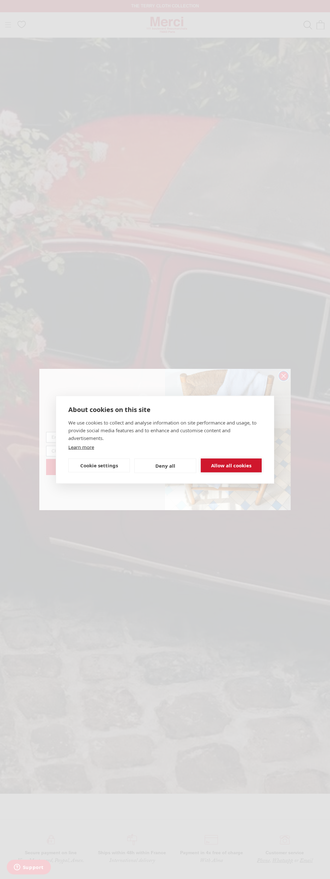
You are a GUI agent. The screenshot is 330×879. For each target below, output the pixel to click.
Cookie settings (99, 465)
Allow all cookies (231, 465)
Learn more (81, 447)
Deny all (165, 466)
